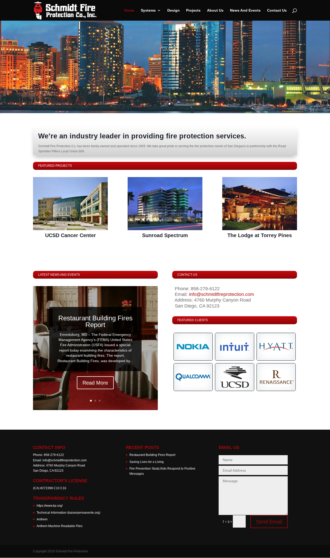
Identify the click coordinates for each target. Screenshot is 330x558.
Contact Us (277, 10)
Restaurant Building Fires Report (95, 321)
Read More (95, 383)
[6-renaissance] (276, 390)
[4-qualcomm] (193, 390)
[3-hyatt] (276, 359)
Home (129, 10)
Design (173, 10)
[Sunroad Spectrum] (165, 203)
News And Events (245, 10)
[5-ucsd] (234, 390)
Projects (193, 10)
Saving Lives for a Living (146, 462)
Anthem (42, 519)
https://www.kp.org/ (50, 505)
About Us (215, 10)
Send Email (269, 521)
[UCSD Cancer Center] (70, 203)
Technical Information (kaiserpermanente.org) (68, 512)
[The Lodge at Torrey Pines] (259, 203)
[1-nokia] (193, 359)
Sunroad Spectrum (165, 235)
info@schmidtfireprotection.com (221, 294)
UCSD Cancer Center (70, 235)
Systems (148, 10)
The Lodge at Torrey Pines (259, 235)
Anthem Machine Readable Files (59, 526)
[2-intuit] (234, 359)
